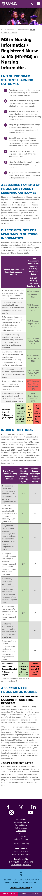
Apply (23, 894)
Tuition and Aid (21, 828)
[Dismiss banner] (40, 871)
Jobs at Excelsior (21, 839)
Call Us (35, 894)
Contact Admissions (20, 887)
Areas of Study (21, 825)
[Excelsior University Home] (8, 3)
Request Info (9, 894)
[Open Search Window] (32, 4)
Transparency (22, 29)
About (21, 833)
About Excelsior (7, 29)
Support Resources (21, 822)
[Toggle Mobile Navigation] (39, 3)
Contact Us (21, 836)
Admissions (21, 830)
